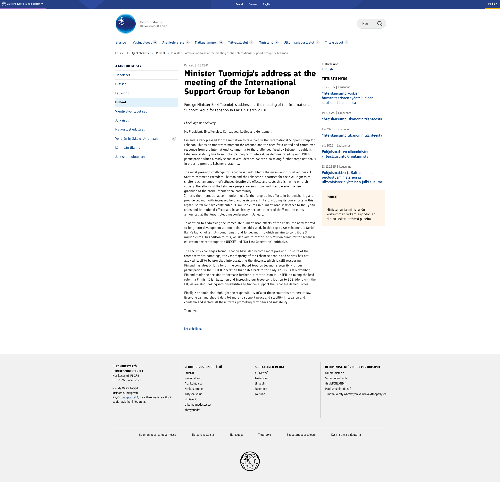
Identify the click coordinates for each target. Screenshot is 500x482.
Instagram (262, 378)
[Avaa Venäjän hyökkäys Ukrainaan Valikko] (174, 139)
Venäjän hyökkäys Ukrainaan (136, 138)
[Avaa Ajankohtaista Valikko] (187, 42)
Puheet (160, 53)
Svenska (253, 4)
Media (492, 3)
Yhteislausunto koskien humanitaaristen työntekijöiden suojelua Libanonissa (347, 98)
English (267, 4)
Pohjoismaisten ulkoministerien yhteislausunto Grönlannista (348, 154)
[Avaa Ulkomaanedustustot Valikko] (317, 42)
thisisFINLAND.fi (335, 383)
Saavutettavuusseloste (301, 434)
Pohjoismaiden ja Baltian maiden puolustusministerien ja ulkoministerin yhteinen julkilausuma (352, 177)
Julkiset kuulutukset (130, 157)
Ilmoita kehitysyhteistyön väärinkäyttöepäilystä (355, 394)
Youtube (260, 394)
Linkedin (260, 383)
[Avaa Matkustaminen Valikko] (221, 42)
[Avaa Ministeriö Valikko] (277, 42)
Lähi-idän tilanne (127, 147)
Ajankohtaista (140, 53)
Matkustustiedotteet (130, 129)
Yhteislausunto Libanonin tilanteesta (352, 119)
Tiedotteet (122, 75)
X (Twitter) (261, 373)
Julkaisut (122, 120)
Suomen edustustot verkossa (157, 434)
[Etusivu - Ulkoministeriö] (147, 23)
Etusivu (119, 53)
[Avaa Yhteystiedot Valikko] (346, 42)
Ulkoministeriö (334, 373)
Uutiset (120, 84)
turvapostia (128, 397)
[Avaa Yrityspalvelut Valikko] (251, 42)
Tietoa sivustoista (203, 434)
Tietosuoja (236, 434)
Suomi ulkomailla (336, 378)
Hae (379, 23)
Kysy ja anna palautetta (346, 434)
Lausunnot (122, 93)
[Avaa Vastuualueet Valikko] (155, 42)
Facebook (261, 389)
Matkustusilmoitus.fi (338, 389)
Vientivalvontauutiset (131, 111)
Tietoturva (264, 434)
